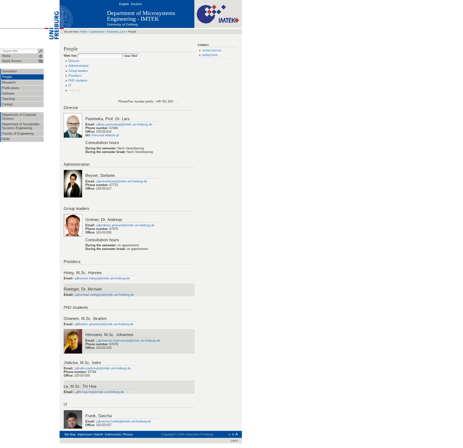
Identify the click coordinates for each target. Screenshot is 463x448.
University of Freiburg (122, 24)
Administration (78, 66)
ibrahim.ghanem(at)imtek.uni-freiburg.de (105, 324)
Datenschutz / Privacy (119, 434)
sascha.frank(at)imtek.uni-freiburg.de (125, 421)
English (124, 4)
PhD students (78, 80)
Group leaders (78, 71)
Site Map (70, 434)
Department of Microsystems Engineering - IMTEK (141, 16)
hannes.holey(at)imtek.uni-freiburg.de (104, 278)
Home (83, 31)
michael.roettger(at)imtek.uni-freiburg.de (106, 294)
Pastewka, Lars (116, 31)
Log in (234, 440)
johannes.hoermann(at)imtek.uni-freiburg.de (130, 340)
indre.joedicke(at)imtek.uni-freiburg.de (104, 368)
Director (73, 61)
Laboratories (97, 31)
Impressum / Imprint (90, 434)
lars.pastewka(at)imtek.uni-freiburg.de (126, 124)
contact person (211, 50)
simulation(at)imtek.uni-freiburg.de (123, 181)
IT (69, 85)
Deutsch (136, 4)
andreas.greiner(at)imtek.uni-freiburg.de (127, 225)
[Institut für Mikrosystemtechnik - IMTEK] (218, 13)
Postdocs (75, 75)
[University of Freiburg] (52, 23)
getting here (210, 55)
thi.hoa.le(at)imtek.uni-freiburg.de (101, 392)
